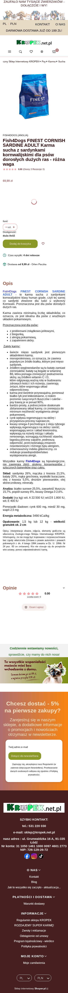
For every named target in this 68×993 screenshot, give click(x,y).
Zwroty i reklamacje (34, 930)
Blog (34, 881)
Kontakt (34, 876)
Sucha (61, 61)
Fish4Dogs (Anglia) (15, 135)
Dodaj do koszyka (20, 243)
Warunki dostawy (34, 903)
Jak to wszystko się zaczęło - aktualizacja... (34, 887)
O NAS (60, 24)
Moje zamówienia (34, 962)
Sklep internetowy (30, 988)
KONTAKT (42, 24)
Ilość (5, 221)
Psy (44, 61)
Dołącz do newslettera (24, 756)
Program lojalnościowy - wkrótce (34, 941)
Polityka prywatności (34, 946)
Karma (52, 61)
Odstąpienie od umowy (34, 935)
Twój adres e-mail (18, 747)
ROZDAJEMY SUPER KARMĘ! (34, 925)
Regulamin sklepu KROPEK (34, 920)
